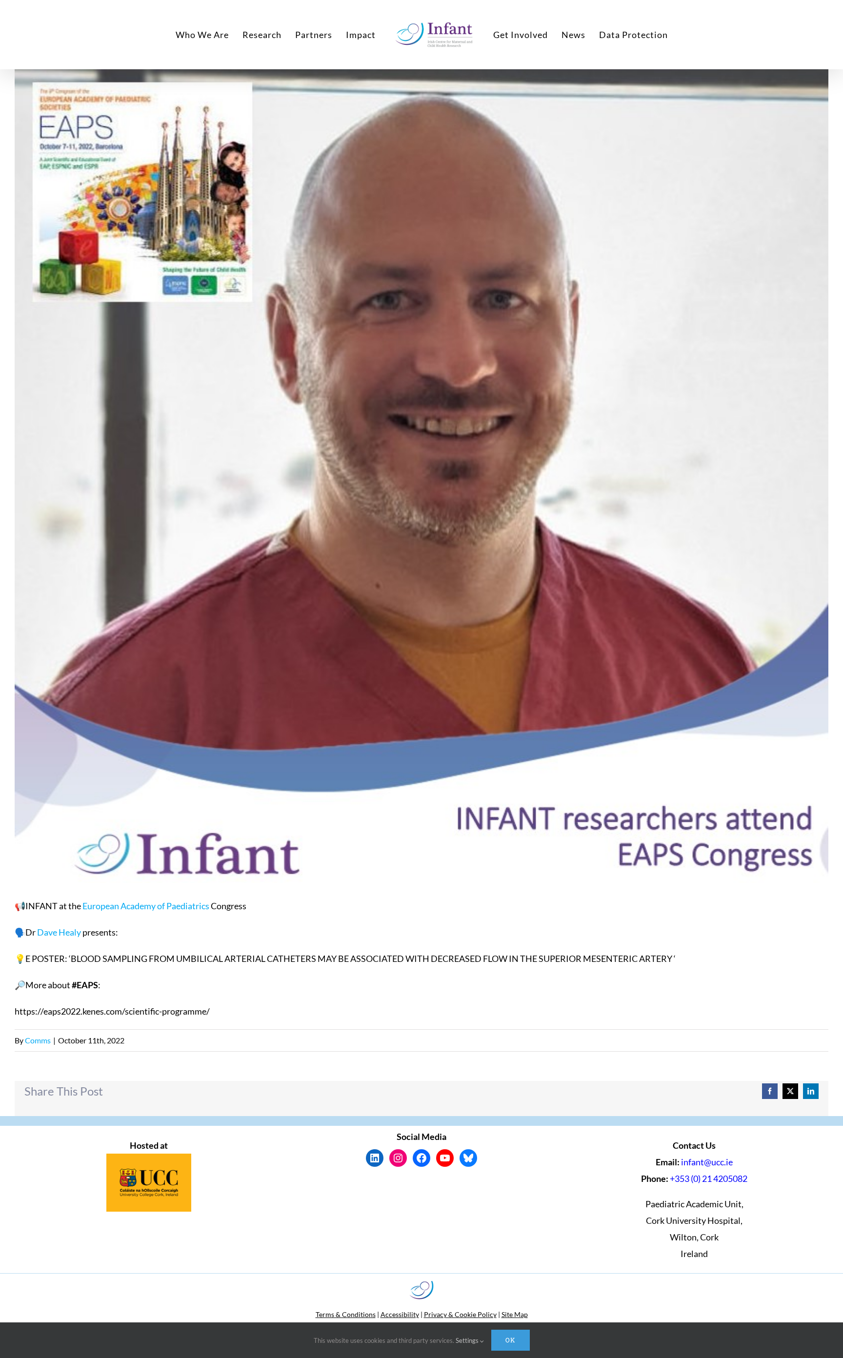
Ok (510, 1340)
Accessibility (400, 1314)
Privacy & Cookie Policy (460, 1314)
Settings (468, 1340)
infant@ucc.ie (707, 1162)
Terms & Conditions (346, 1314)
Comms (38, 1040)
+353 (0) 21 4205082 (708, 1178)
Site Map (515, 1314)
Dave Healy (59, 932)
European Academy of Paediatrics (145, 905)
